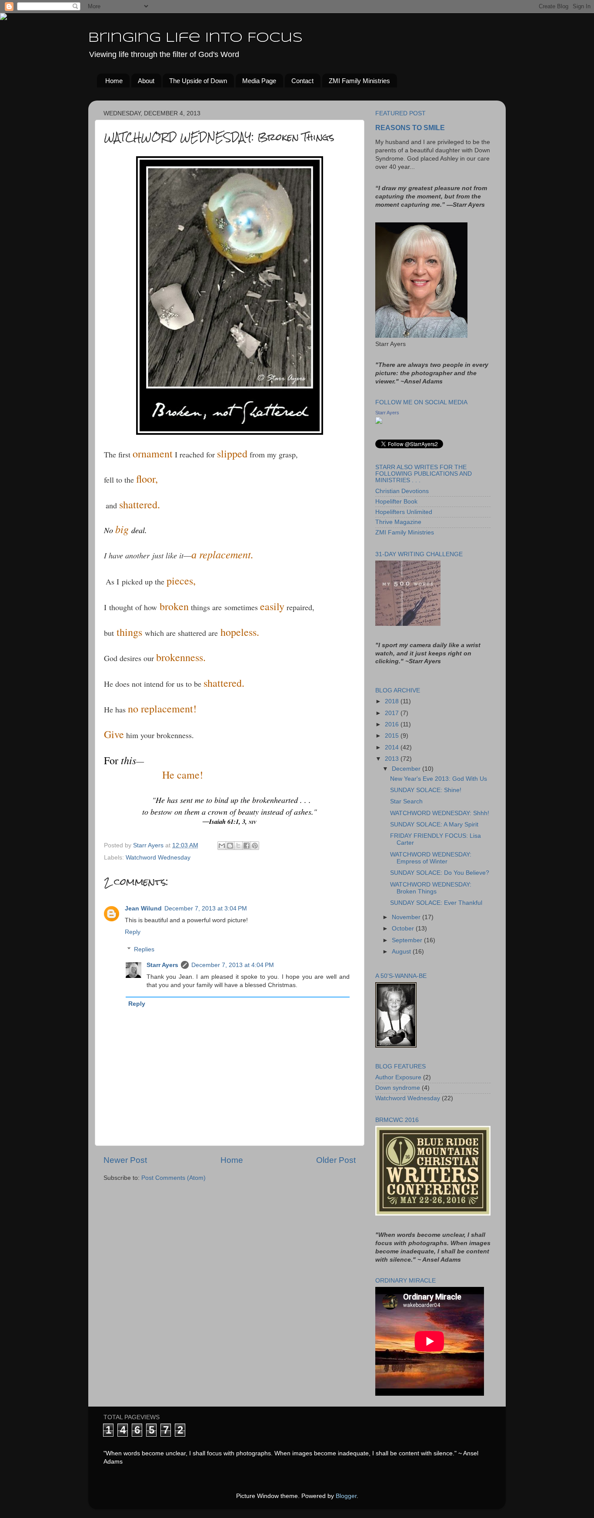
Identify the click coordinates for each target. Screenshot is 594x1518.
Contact (302, 80)
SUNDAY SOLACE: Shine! (425, 790)
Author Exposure (398, 1077)
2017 (392, 713)
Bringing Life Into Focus (195, 38)
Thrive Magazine (398, 522)
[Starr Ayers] (378, 422)
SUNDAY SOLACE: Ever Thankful (436, 903)
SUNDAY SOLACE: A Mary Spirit (434, 824)
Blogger (346, 1496)
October (404, 928)
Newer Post (125, 1160)
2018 (392, 701)
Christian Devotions (402, 491)
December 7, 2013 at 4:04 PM (232, 965)
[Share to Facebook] (246, 845)
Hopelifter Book (396, 501)
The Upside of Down (198, 80)
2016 (392, 724)
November (407, 917)
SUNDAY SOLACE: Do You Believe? (439, 873)
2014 (392, 747)
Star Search (406, 801)
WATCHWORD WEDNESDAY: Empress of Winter (430, 858)
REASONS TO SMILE (410, 127)
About (146, 80)
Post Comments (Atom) (173, 1178)
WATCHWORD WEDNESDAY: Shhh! (439, 813)
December (407, 769)
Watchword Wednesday (158, 857)
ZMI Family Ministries (359, 80)
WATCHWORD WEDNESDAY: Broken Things (430, 888)
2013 (392, 759)
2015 (392, 735)
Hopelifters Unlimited (403, 512)
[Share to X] (238, 845)
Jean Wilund (143, 908)
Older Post (336, 1160)
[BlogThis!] (230, 845)
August (402, 951)
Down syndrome (397, 1088)
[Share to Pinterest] (254, 845)
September (408, 940)
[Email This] (221, 845)
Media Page (259, 80)
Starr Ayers (162, 965)
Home (114, 80)
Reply (132, 932)
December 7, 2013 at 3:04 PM (205, 908)
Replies (144, 949)
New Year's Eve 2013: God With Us (438, 779)
